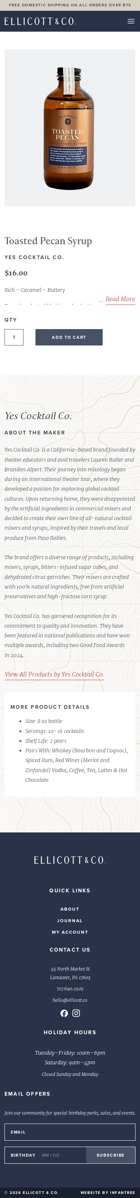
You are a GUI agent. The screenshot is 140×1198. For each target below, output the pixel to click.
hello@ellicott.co (70, 1000)
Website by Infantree (108, 1192)
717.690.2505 (70, 989)
